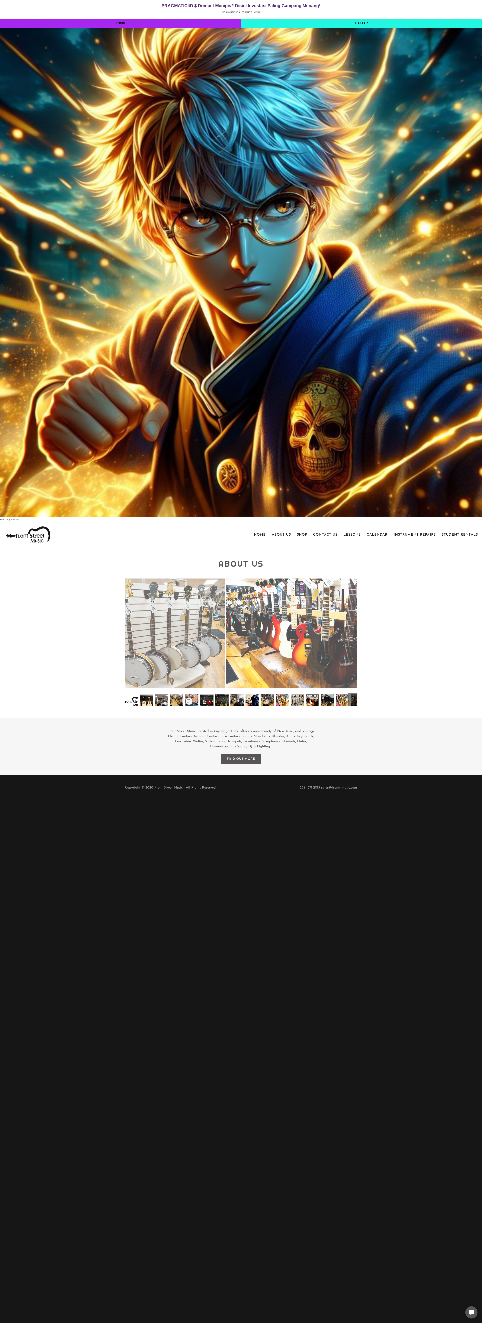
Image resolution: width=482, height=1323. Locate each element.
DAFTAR (361, 23)
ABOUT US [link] (281, 535)
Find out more (241, 758)
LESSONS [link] (352, 535)
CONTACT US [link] (325, 535)
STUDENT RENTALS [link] (460, 535)
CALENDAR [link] (377, 535)
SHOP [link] (302, 535)
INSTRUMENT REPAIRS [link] (415, 535)
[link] (28, 534)
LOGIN (120, 23)
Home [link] (260, 535)
